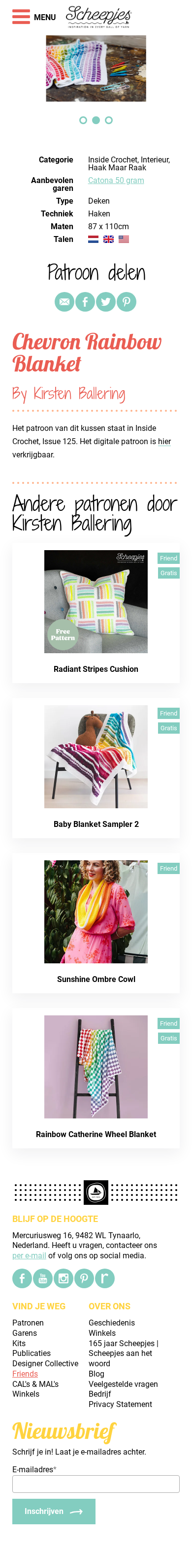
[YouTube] (43, 1278)
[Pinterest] (126, 302)
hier (164, 441)
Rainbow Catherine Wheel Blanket (96, 1134)
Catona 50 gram (116, 180)
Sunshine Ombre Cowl (96, 979)
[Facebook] (22, 1278)
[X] (106, 302)
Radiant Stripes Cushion (96, 669)
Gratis (168, 573)
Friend (168, 558)
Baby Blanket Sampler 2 (96, 824)
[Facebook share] (85, 302)
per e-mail (29, 1255)
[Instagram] (63, 1278)
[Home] (99, 17)
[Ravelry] (105, 1278)
